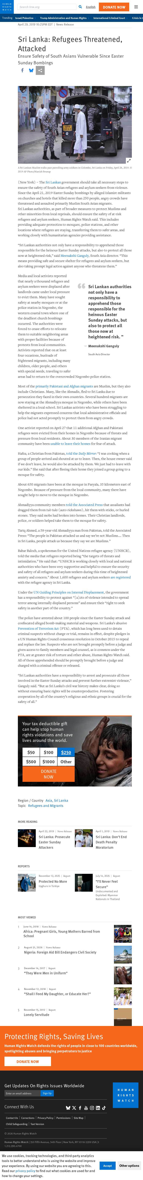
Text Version (37, 1124)
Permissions (63, 1118)
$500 (31, 761)
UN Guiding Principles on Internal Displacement (69, 592)
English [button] (91, 7)
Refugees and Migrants (45, 805)
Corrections (27, 1118)
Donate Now (114, 7)
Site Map (78, 1118)
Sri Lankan (53, 182)
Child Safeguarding (16, 1124)
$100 (48, 752)
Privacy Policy (45, 1118)
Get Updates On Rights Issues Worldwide (44, 1085)
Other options (129, 1165)
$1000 (48, 761)
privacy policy (25, 1170)
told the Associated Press (84, 504)
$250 (66, 752)
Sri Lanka (61, 800)
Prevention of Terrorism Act (38, 628)
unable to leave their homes (70, 443)
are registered (121, 577)
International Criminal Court (109, 18)
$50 (31, 752)
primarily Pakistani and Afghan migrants (64, 386)
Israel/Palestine (24, 18)
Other (66, 761)
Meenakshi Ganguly (75, 255)
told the (81, 453)
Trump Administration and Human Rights (63, 18)
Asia (49, 800)
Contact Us (12, 1118)
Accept (107, 1165)
